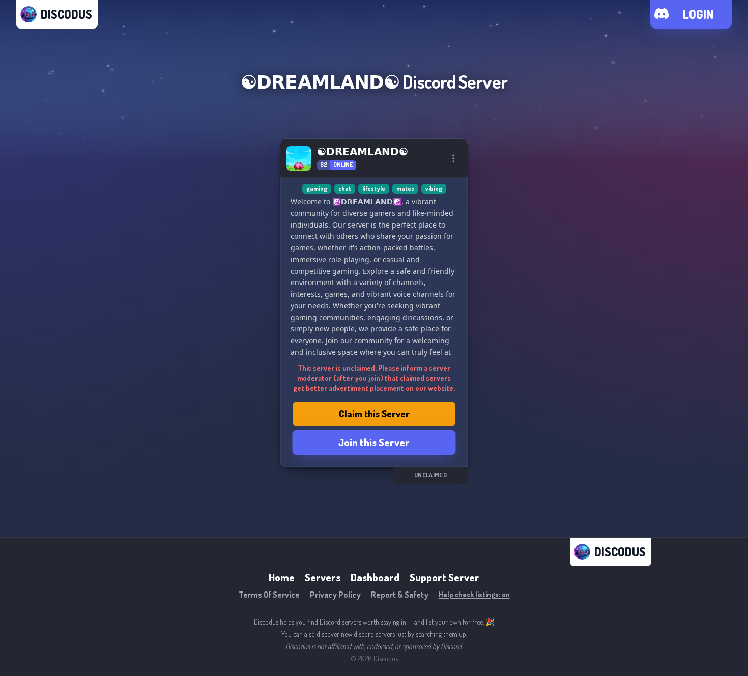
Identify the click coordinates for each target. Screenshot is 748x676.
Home (282, 577)
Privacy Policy (335, 594)
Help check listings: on (474, 594)
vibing (433, 188)
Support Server (444, 577)
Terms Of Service (269, 594)
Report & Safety (399, 594)
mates (405, 188)
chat (344, 188)
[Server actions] (453, 158)
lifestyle (373, 188)
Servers (322, 577)
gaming (316, 188)
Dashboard (375, 577)
